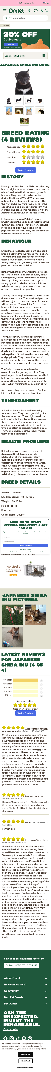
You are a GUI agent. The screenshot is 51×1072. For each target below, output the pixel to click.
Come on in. (10, 1029)
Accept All (25, 1054)
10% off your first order (25, 3)
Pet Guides (10, 1003)
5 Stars (7, 679)
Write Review (25, 170)
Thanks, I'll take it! (25, 545)
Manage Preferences (25, 1067)
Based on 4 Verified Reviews (25, 709)
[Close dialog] (48, 520)
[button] (25, 1003)
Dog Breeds (5, 25)
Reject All (25, 1061)
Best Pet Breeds (13, 997)
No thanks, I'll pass (25, 549)
